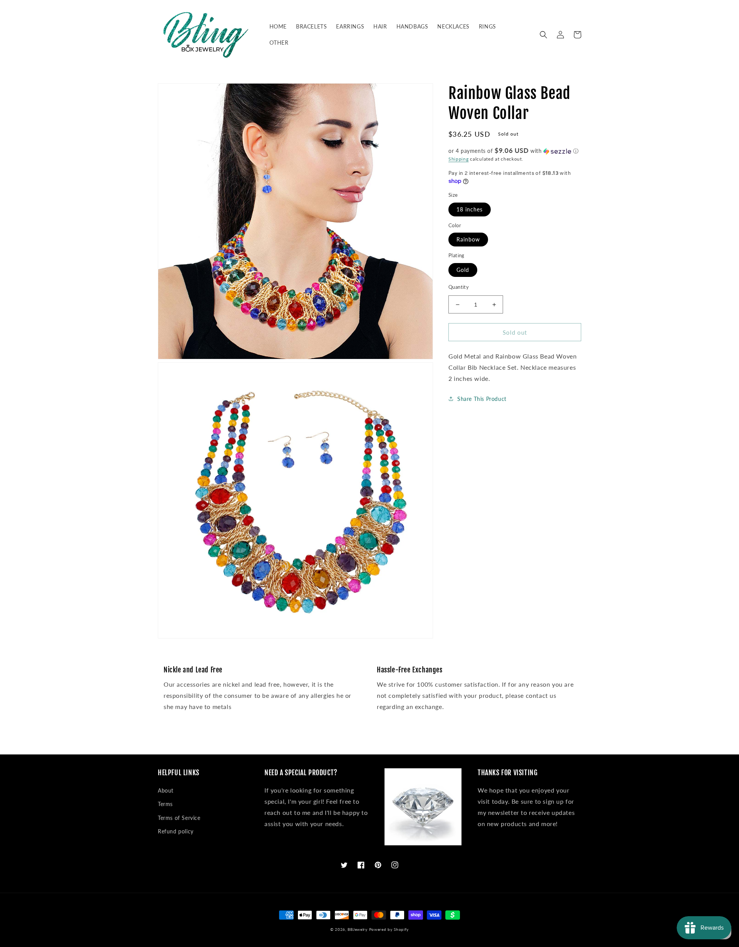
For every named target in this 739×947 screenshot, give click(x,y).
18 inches (469, 209)
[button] (543, 34)
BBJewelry (357, 929)
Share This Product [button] (482, 398)
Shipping (458, 159)
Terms (165, 804)
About (166, 790)
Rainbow (468, 239)
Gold (462, 270)
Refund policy (176, 831)
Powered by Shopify (389, 929)
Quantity (458, 287)
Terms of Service (179, 818)
